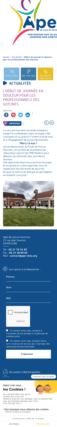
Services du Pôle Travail (45, 76)
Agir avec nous (28, 75)
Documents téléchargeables (24, 372)
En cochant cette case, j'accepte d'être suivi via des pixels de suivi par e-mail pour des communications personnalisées (28, 343)
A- (46, 123)
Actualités (17, 57)
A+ (51, 123)
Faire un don (11, 75)
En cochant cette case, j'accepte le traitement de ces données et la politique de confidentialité (27, 333)
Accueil (6, 57)
